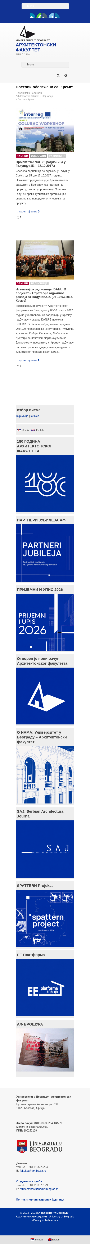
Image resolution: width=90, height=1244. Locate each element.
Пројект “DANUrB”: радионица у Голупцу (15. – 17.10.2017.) (41, 163)
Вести (21, 99)
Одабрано (38, 156)
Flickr (45, 15)
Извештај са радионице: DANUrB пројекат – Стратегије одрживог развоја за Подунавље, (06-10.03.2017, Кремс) (44, 294)
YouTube (38, 15)
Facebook (32, 15)
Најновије (48, 96)
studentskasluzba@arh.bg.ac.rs (39, 1188)
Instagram (57, 15)
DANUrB (22, 156)
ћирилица (22, 416)
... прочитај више (26, 211)
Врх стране (43, 1230)
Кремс (31, 99)
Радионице (57, 156)
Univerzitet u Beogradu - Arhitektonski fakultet (29, 95)
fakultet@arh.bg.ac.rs (33, 1170)
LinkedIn (51, 15)
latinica (35, 416)
